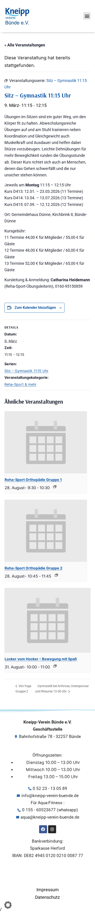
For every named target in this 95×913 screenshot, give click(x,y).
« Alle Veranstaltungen (24, 45)
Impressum (47, 889)
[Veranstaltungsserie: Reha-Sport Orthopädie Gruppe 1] (54, 486)
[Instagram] (52, 829)
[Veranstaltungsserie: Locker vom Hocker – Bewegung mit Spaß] (55, 666)
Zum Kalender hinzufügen (35, 307)
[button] (87, 16)
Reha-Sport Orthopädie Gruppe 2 (33, 568)
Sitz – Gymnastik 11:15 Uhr (26, 371)
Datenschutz (47, 897)
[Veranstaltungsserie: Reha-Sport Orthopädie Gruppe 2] (56, 575)
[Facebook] (43, 829)
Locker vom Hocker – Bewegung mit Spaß (41, 659)
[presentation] (46, 442)
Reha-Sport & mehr (20, 384)
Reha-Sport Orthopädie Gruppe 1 (33, 479)
